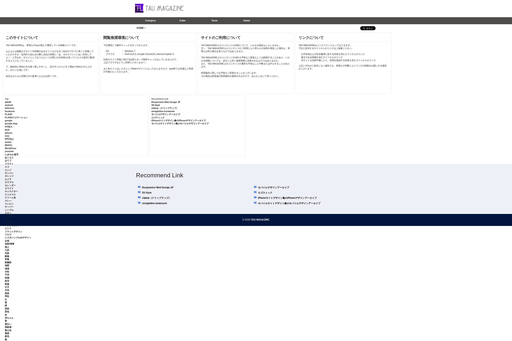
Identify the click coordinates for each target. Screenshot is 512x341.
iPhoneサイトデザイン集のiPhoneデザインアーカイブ (178, 120)
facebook (10, 111)
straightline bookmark (163, 111)
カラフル (9, 182)
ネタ (7, 219)
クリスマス (10, 194)
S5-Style (155, 105)
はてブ (8, 160)
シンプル (9, 210)
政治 (7, 281)
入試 (7, 250)
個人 (7, 247)
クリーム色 (10, 197)
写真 (7, 253)
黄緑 (7, 333)
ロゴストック (158, 117)
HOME (140, 28)
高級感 (8, 327)
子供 (7, 274)
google (8, 120)
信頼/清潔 (9, 244)
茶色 (7, 311)
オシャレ (9, 173)
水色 (7, 290)
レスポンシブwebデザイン (18, 237)
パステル (9, 222)
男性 (7, 296)
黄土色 (8, 330)
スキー (8, 213)
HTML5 (8, 126)
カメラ (8, 179)
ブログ (8, 234)
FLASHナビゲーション (16, 117)
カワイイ (9, 188)
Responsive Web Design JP (165, 102)
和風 (7, 259)
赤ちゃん (9, 318)
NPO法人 (9, 139)
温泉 (7, 293)
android (9, 105)
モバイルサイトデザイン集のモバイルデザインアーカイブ (180, 123)
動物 (7, 256)
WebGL (9, 145)
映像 (7, 284)
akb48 (8, 102)
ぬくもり (9, 157)
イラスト (9, 163)
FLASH (8, 114)
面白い (8, 324)
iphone (8, 133)
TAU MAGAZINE (260, 219)
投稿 (7, 278)
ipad (7, 129)
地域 (7, 268)
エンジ (8, 170)
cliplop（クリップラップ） (164, 108)
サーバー (9, 207)
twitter (8, 142)
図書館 (8, 262)
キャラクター (11, 191)
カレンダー (10, 185)
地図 (7, 265)
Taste (214, 20)
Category (150, 20)
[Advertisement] (324, 8)
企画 (7, 241)
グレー (8, 201)
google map (11, 123)
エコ (7, 166)
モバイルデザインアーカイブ (165, 114)
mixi (7, 136)
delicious (9, 108)
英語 (7, 308)
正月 (7, 287)
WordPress (10, 148)
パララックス (11, 225)
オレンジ (9, 176)
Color (182, 20)
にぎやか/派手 (12, 154)
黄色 (7, 336)
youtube (9, 151)
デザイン (9, 216)
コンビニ (9, 204)
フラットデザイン (13, 231)
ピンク (8, 228)
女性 (7, 271)
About (246, 20)
